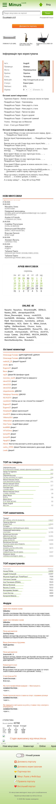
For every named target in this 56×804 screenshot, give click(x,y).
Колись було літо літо (13, 548)
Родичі (8, 249)
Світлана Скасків (9, 579)
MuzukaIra (29, 340)
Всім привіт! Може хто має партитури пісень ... (23, 154)
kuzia (38, 326)
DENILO (42, 310)
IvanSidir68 (9, 318)
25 (19, 288)
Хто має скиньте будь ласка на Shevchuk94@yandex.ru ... (28, 169)
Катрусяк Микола (9, 596)
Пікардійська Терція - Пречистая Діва (19, 112)
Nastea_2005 (10, 312)
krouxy (27, 315)
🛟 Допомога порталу (25, 762)
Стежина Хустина (13, 219)
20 (28, 286)
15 (37, 283)
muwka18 (8, 332)
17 (15, 286)
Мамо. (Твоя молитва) (15, 231)
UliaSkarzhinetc (18, 326)
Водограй (7, 524)
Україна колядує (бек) (13, 556)
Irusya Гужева (11, 334)
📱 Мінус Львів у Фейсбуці (27, 776)
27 (15, 278)
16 (41, 283)
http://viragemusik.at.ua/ (33, 80)
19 (23, 286)
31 (32, 278)
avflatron (31, 318)
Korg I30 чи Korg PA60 (31, 180)
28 (19, 278)
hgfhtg (7, 326)
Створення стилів (11, 166)
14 (32, 283)
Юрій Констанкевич (13, 321)
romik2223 (36, 315)
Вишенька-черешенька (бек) (16, 528)
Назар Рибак (8, 571)
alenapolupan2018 (26, 312)
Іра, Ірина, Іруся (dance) (14, 520)
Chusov (31, 326)
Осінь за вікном (12, 226)
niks (46, 329)
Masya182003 (24, 329)
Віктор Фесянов (9, 585)
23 (41, 286)
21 (32, 286)
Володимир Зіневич (10, 590)
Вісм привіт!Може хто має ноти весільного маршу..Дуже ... (28, 133)
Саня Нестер (8, 593)
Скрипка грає (11, 242)
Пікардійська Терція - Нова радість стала (21, 105)
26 (23, 288)
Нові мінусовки (10, 746)
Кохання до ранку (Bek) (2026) (18, 258)
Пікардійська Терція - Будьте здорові (19, 115)
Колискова (10, 209)
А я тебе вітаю (9, 501)
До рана (6, 474)
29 (23, 278)
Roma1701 (37, 329)
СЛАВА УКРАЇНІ (9, 493)
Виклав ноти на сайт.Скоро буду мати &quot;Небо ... (25, 143)
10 (15, 283)
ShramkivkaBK (30, 310)
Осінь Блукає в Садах (13, 478)
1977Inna (34, 332)
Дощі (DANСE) (9, 540)
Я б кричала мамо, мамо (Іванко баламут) (22, 470)
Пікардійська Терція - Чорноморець (18, 102)
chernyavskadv (21, 332)
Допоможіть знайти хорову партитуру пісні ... (24, 171)
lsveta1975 (31, 337)
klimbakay (20, 318)
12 (23, 283)
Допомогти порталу (28, 26)
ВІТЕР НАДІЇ (9, 235)
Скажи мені (8, 489)
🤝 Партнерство (22, 771)
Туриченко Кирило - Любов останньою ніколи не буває (26, 99)
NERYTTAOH (10, 329)
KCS (19, 323)
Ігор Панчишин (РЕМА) (12, 582)
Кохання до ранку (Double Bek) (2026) (21, 253)
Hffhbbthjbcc (9, 323)
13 (28, 283)
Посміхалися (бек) (11, 482)
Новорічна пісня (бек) (13, 552)
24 (15, 288)
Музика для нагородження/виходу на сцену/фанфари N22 (25, 214)
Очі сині (6, 532)
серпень (28, 271)
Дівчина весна (9, 536)
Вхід (48, 4)
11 (19, 283)
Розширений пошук (46, 17)
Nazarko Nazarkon (13, 310)
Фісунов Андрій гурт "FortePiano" (15, 577)
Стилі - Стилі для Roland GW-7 (16, 125)
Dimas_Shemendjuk (13, 315)
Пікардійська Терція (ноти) (17, 135)
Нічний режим (33, 755)
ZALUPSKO (25, 334)
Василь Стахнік (9, 588)
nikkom (21, 337)
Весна (6, 505)
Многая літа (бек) (11, 486)
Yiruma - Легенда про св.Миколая (18, 122)
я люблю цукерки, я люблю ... (26, 177)
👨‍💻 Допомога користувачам (28, 766)
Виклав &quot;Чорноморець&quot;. (18, 138)
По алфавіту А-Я (9, 17)
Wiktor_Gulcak (40, 323)
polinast (40, 321)
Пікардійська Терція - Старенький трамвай (21, 118)
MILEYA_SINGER (39, 334)
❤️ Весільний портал (24, 786)
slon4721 (44, 332)
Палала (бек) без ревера (14, 544)
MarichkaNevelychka (13, 340)
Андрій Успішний (9, 574)
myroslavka (30, 321)
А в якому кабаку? (11, 180)
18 (19, 286)
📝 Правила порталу (24, 781)
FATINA (40, 318)
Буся (5, 497)
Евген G (27, 323)
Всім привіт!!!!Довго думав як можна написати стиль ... (27, 164)
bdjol (47, 318)
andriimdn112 (10, 337)
